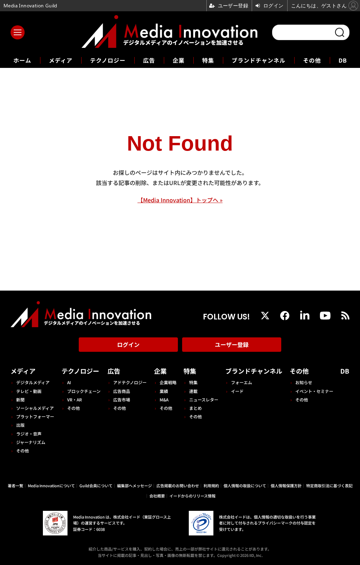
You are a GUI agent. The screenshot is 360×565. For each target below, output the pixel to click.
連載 (193, 391)
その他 (312, 60)
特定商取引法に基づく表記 (329, 485)
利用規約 (211, 485)
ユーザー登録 (232, 344)
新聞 (20, 399)
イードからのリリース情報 (192, 496)
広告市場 (121, 399)
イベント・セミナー (314, 391)
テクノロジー (108, 60)
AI (69, 382)
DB (343, 60)
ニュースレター (203, 399)
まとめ (195, 408)
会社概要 (157, 496)
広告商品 (121, 391)
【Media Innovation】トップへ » (180, 200)
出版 (20, 425)
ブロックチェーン (84, 391)
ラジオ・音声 (28, 434)
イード (237, 391)
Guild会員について (95, 485)
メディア (60, 60)
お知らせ (303, 382)
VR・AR (74, 399)
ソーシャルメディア (35, 408)
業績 (164, 391)
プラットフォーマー (35, 416)
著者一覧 (15, 485)
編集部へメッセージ (134, 485)
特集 (208, 60)
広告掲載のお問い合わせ (177, 485)
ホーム (22, 60)
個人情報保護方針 (286, 485)
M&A (164, 399)
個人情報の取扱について (245, 485)
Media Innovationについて (51, 485)
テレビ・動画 (28, 391)
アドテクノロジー (130, 382)
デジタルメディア (33, 382)
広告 (149, 60)
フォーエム (241, 382)
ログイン (128, 344)
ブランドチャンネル (258, 60)
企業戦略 (168, 382)
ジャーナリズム (30, 442)
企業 (179, 60)
